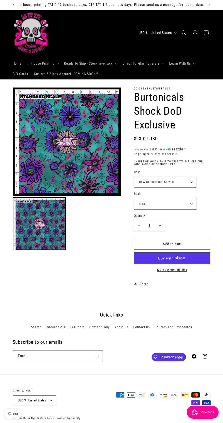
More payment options (172, 269)
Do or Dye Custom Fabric (39, 418)
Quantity (139, 216)
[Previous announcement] (13, 5)
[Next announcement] (209, 5)
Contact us (141, 327)
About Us (121, 327)
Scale (137, 194)
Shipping (140, 154)
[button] (42, 64)
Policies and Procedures (173, 327)
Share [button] (144, 284)
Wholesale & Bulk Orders (65, 327)
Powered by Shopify (68, 418)
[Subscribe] (97, 356)
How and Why (99, 327)
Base (137, 172)
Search (36, 327)
